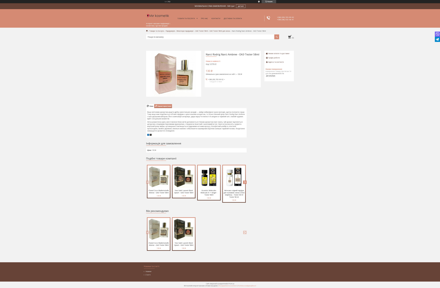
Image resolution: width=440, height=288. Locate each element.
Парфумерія (170, 31)
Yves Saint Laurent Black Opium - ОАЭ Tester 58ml (183, 191)
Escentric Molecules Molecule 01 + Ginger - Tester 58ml (209, 192)
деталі (241, 6)
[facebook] (148, 135)
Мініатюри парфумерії (185, 31)
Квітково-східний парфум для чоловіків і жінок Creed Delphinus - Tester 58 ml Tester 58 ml (234, 193)
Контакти (215, 18)
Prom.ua (231, 284)
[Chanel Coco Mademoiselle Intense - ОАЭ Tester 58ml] (158, 176)
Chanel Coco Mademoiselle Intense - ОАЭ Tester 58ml (158, 191)
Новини (148, 271)
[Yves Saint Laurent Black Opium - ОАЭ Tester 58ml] (184, 176)
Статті (148, 275)
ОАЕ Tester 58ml (201, 31)
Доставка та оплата (233, 18)
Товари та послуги (186, 18)
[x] (151, 135)
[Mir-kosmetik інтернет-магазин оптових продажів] (157, 15)
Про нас (204, 18)
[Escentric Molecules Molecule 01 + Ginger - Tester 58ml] (209, 176)
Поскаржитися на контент (227, 286)
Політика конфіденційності (247, 286)
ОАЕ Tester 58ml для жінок (219, 31)
